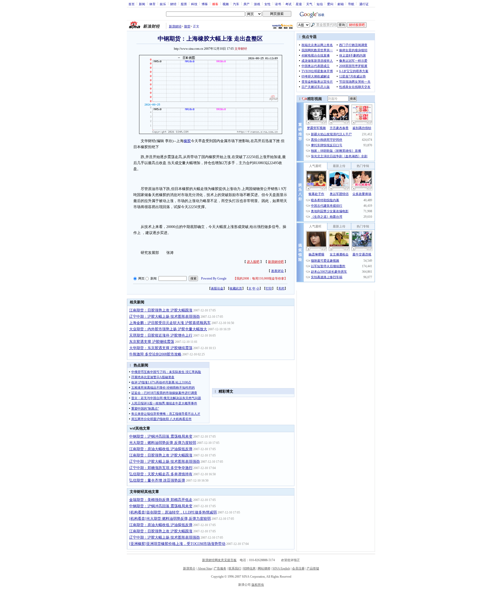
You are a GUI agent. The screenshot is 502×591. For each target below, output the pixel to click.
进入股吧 (253, 262)
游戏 (257, 3)
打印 (269, 288)
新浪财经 (175, 26)
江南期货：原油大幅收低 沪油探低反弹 (160, 449)
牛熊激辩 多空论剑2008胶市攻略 (155, 354)
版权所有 (258, 585)
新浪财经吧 (276, 262)
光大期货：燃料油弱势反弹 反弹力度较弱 (162, 443)
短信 (320, 3)
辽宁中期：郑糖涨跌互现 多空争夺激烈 (160, 468)
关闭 (281, 288)
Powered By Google (213, 278)
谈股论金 (217, 288)
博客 (205, 3)
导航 (351, 3)
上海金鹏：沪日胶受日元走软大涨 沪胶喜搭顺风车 (170, 323)
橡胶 (187, 141)
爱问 (330, 3)
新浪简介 (189, 568)
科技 (194, 3)
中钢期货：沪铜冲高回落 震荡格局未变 (160, 436)
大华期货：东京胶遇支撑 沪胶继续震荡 (160, 348)
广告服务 (220, 568)
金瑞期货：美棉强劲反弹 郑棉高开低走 (160, 500)
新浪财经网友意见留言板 (219, 560)
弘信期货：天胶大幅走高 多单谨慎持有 (160, 474)
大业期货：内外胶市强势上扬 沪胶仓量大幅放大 (168, 329)
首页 (131, 3)
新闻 (142, 3)
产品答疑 (313, 568)
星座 (299, 3)
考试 (288, 3)
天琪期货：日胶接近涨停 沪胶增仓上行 (160, 335)
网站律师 (264, 568)
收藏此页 (236, 288)
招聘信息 (249, 568)
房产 (246, 3)
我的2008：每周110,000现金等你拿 (260, 278)
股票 (184, 3)
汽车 (236, 3)
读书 (278, 3)
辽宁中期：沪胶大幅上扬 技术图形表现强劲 (164, 317)
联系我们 (235, 568)
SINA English (281, 568)
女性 (267, 3)
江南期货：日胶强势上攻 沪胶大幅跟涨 (160, 310)
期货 (187, 26)
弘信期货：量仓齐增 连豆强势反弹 (157, 480)
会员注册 (298, 568)
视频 (226, 3)
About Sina (205, 568)
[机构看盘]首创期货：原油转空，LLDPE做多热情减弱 (173, 512)
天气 (309, 3)
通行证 (364, 3)
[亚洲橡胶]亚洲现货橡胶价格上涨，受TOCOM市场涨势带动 (177, 544)
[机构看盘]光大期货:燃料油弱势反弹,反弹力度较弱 (170, 519)
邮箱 (341, 3)
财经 (173, 3)
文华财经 (241, 49)
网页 (141, 278)
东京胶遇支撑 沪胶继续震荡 (151, 342)
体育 (152, 3)
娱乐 (163, 3)
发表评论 (277, 271)
